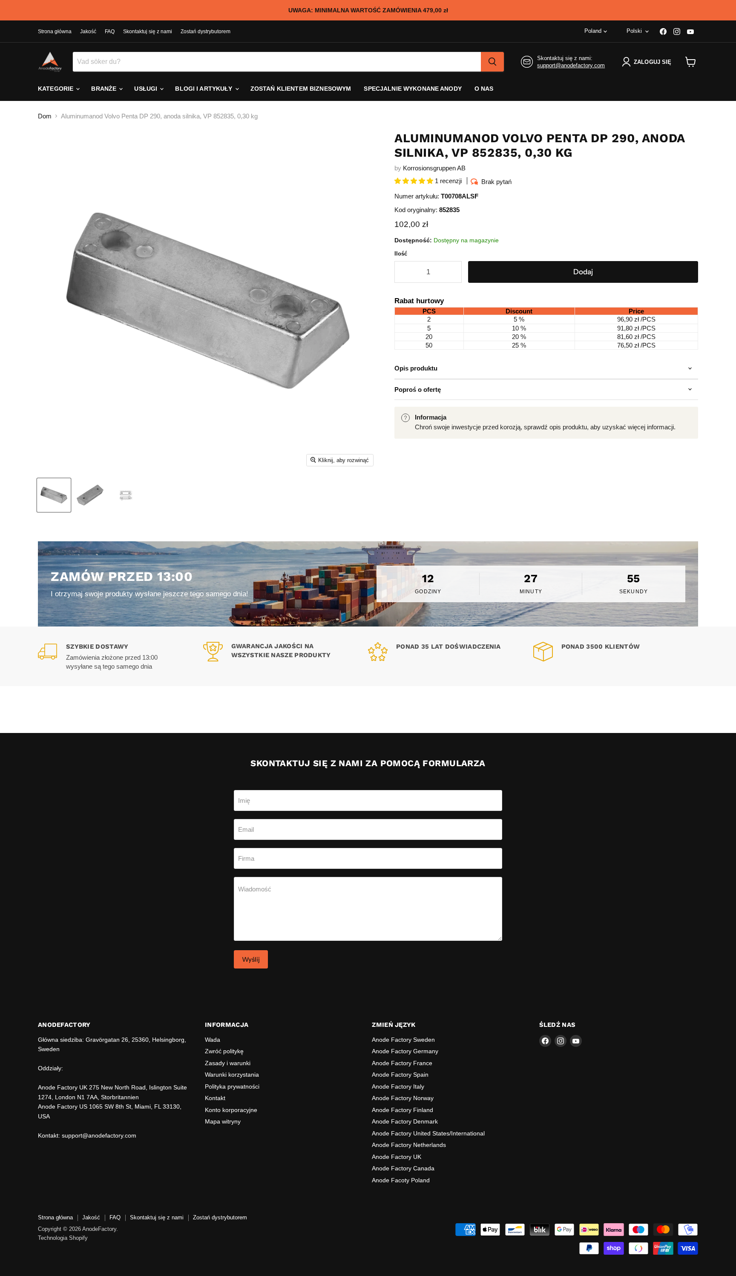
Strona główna (55, 31)
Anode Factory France (402, 1063)
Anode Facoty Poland (401, 1180)
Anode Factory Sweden (403, 1039)
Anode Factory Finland (402, 1109)
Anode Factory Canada (403, 1168)
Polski (634, 31)
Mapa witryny (223, 1121)
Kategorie (56, 88)
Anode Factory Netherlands (409, 1144)
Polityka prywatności (232, 1086)
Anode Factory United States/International (428, 1133)
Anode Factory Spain (400, 1074)
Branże (104, 88)
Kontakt (215, 1098)
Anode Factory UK (396, 1156)
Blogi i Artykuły (204, 88)
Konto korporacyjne (231, 1109)
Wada (212, 1039)
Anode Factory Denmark (405, 1121)
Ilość (400, 253)
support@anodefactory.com (571, 65)
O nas (484, 88)
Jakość (88, 31)
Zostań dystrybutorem (205, 31)
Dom (45, 116)
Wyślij (251, 959)
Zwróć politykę (224, 1051)
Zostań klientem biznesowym (300, 88)
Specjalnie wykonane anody (413, 88)
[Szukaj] (492, 62)
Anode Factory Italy (398, 1086)
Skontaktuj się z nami (147, 31)
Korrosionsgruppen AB (434, 168)
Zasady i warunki (227, 1063)
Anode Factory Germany (405, 1051)
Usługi (146, 88)
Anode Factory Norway (403, 1098)
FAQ (110, 31)
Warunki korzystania (232, 1074)
